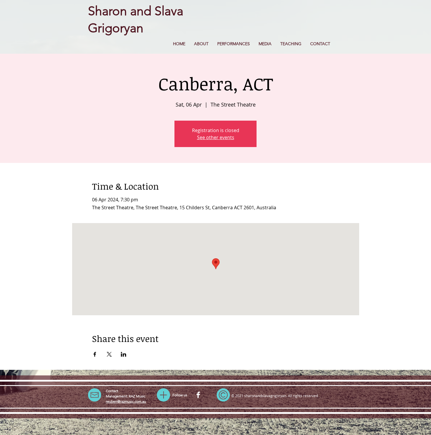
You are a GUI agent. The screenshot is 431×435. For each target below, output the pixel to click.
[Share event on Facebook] (95, 354)
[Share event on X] (109, 354)
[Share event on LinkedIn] (123, 354)
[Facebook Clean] (198, 395)
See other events (215, 137)
